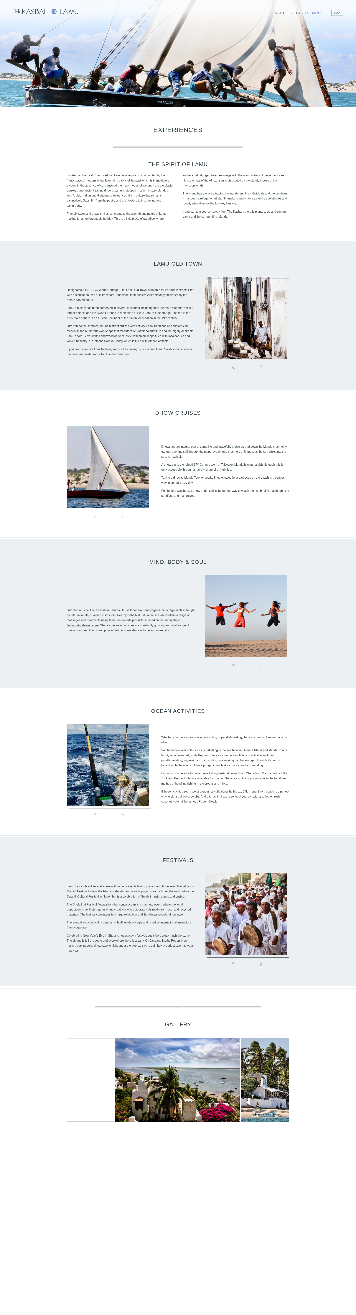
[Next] (260, 367)
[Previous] (233, 367)
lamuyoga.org (77, 927)
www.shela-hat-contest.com (117, 904)
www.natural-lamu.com (83, 625)
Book (337, 12)
